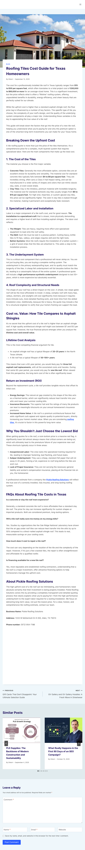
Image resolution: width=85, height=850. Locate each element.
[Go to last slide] (6, 743)
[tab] (38, 771)
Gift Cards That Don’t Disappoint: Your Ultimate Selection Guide (20, 694)
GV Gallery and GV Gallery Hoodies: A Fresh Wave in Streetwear (65, 694)
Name (7, 830)
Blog (8, 64)
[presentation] (21, 730)
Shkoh (10, 79)
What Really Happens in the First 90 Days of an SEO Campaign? (63, 751)
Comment (9, 800)
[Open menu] (80, 4)
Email (34, 830)
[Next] (79, 743)
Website (62, 830)
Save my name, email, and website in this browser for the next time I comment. (37, 836)
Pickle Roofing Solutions (57, 480)
